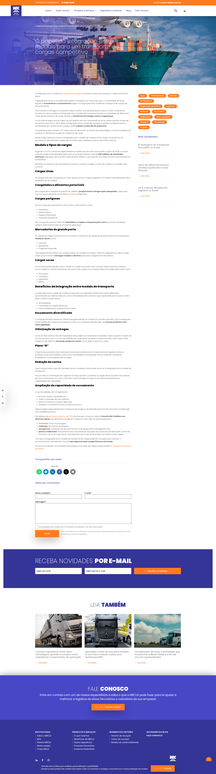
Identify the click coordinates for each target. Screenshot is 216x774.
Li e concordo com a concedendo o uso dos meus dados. (71, 527)
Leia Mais (145, 153)
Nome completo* (43, 493)
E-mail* (88, 493)
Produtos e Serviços (84, 10)
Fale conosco (142, 10)
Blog (128, 10)
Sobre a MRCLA (44, 735)
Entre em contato (113, 707)
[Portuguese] (184, 11)
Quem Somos (63, 10)
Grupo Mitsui (43, 749)
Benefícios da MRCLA (84, 739)
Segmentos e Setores (111, 10)
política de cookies (63, 769)
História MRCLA (44, 742)
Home (48, 10)
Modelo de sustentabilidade (125, 742)
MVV (39, 739)
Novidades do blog (157, 732)
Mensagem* (40, 502)
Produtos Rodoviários (84, 749)
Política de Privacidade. (64, 527)
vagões (72, 194)
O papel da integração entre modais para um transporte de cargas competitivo (66, 26)
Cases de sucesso (120, 739)
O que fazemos (81, 735)
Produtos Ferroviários (84, 745)
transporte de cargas (71, 93)
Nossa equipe (43, 745)
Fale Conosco (154, 735)
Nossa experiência (83, 742)
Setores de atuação (121, 735)
